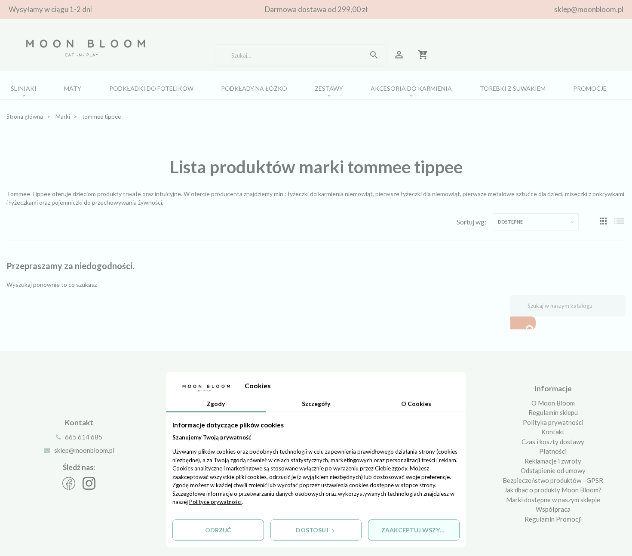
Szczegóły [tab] (316, 403)
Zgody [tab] (216, 403)
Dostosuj (313, 530)
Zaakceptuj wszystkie (419, 530)
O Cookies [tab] (416, 403)
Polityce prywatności (215, 501)
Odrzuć (218, 530)
